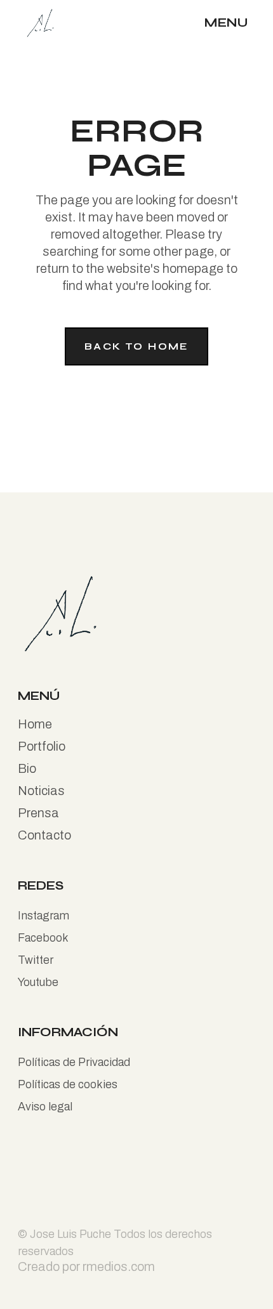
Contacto (44, 835)
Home (35, 724)
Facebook (43, 937)
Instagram (43, 915)
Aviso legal (45, 1106)
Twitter (35, 960)
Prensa (38, 813)
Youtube (38, 982)
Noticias (41, 791)
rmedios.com (119, 1266)
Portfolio (41, 746)
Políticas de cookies (67, 1084)
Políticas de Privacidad (74, 1062)
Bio (27, 768)
